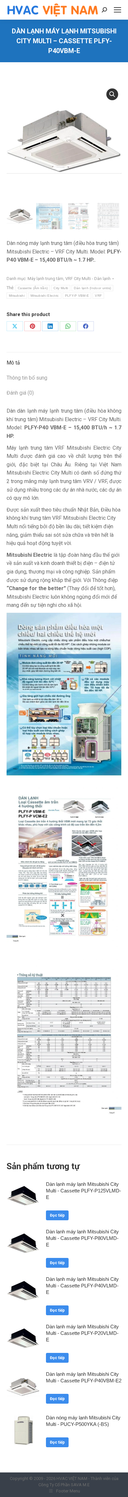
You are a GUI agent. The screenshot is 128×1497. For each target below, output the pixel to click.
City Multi (60, 288)
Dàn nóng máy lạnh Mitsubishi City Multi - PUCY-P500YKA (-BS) (83, 1421)
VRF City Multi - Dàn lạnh (88, 278)
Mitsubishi (17, 295)
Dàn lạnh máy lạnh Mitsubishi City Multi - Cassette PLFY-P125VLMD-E (83, 1190)
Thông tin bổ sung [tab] (27, 378)
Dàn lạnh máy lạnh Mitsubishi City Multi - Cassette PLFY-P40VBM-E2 (83, 1377)
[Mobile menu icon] (117, 10)
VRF (98, 295)
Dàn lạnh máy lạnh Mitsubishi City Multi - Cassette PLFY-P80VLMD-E (82, 1238)
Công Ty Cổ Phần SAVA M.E (64, 1484)
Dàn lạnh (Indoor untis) (92, 288)
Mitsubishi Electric (45, 295)
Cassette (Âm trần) (33, 288)
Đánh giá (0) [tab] (20, 393)
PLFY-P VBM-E (77, 295)
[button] (112, 94)
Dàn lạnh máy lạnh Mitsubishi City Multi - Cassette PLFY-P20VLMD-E (82, 1333)
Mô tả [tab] (13, 363)
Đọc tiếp (57, 1215)
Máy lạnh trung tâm (45, 278)
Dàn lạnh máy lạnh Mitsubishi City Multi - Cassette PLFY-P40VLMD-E (82, 1285)
